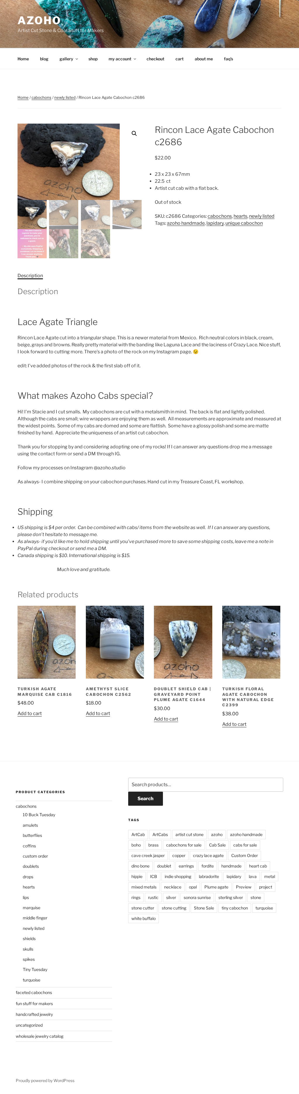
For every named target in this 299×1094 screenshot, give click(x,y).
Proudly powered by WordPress (45, 1080)
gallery (66, 58)
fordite (207, 865)
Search (146, 798)
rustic (153, 897)
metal (269, 876)
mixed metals (144, 886)
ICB (153, 876)
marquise (31, 907)
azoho (39, 20)
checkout (155, 58)
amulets (30, 825)
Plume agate (216, 886)
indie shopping (178, 876)
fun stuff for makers (34, 1003)
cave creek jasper (148, 855)
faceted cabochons (34, 992)
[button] (134, 133)
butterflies (32, 835)
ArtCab (138, 834)
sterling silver (230, 897)
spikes (29, 959)
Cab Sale (217, 844)
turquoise (31, 979)
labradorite (209, 876)
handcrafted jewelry (34, 1014)
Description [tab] (30, 275)
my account (120, 58)
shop (93, 58)
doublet (164, 865)
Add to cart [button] (30, 713)
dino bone (140, 865)
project (265, 886)
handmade (231, 865)
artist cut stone (189, 834)
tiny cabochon (235, 907)
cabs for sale (245, 844)
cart (179, 58)
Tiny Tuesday (35, 969)
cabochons (41, 97)
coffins (29, 845)
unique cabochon (244, 223)
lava (253, 876)
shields (29, 938)
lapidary (215, 223)
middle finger (35, 917)
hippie (136, 876)
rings (135, 897)
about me (204, 58)
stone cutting (174, 907)
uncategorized (29, 1025)
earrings (186, 865)
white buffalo (143, 918)
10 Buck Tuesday (39, 814)
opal (193, 886)
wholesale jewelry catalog (39, 1036)
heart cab (258, 865)
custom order (35, 856)
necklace (172, 886)
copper (178, 855)
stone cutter (142, 907)
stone (256, 897)
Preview (243, 886)
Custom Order (244, 855)
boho (136, 844)
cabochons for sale (183, 844)
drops (28, 876)
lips (26, 897)
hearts (240, 216)
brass (153, 844)
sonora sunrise (197, 897)
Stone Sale (204, 907)
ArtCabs (160, 834)
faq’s (228, 58)
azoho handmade (186, 223)
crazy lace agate (208, 855)
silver (171, 897)
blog (44, 58)
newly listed (65, 97)
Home (23, 58)
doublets (31, 866)
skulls (28, 949)
